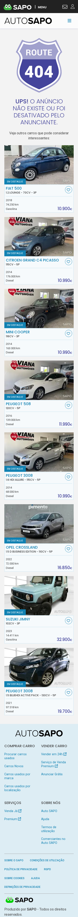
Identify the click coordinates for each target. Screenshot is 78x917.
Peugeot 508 (18, 406)
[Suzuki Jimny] (39, 595)
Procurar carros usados (15, 756)
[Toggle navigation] (69, 21)
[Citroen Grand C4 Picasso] (39, 236)
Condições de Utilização (47, 860)
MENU (42, 7)
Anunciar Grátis (52, 774)
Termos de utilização (48, 829)
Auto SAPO (49, 811)
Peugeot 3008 (23, 477)
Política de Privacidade (20, 869)
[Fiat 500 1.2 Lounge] (39, 164)
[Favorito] (68, 189)
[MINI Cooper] (39, 308)
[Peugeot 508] (39, 380)
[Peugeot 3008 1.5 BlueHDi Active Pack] (39, 667)
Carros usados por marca (17, 776)
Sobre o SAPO (13, 860)
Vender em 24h (52, 754)
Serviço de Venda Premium (53, 764)
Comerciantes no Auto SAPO (53, 841)
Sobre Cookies (14, 878)
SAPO (19, 900)
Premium (11, 819)
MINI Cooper (18, 334)
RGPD (47, 869)
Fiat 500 (21, 190)
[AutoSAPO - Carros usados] (28, 21)
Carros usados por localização (17, 788)
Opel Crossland (29, 549)
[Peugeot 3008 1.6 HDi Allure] (39, 452)
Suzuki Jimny (18, 621)
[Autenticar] (64, 7)
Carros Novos (13, 766)
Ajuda (45, 819)
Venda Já (11, 811)
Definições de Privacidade (22, 886)
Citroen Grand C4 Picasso (32, 262)
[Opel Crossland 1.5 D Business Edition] (39, 523)
